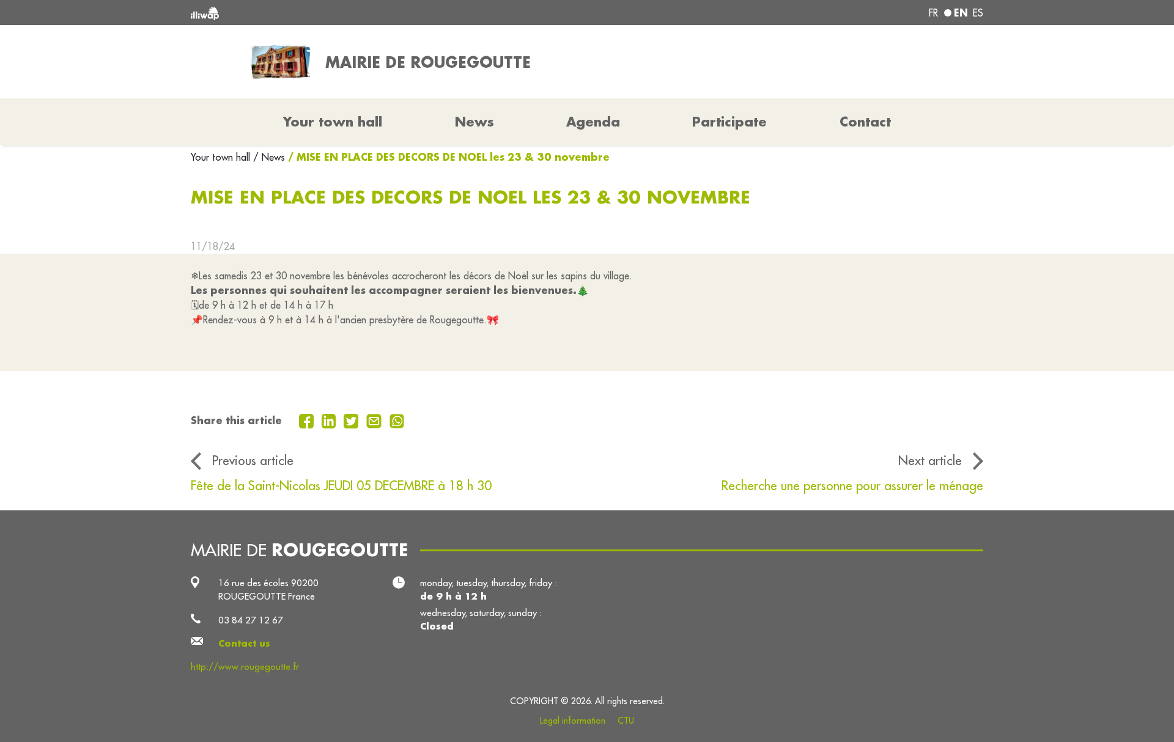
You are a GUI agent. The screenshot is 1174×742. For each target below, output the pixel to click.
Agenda (593, 121)
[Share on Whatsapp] (397, 420)
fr (933, 13)
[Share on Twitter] (352, 420)
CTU (626, 720)
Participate (729, 121)
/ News (269, 157)
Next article (930, 460)
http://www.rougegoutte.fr (245, 666)
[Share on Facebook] (308, 420)
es (978, 13)
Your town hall (222, 157)
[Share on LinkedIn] (330, 420)
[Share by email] (375, 420)
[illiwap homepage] (351, 12)
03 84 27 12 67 (250, 620)
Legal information (572, 720)
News (474, 121)
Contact (865, 121)
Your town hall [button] (332, 121)
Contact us (244, 643)
